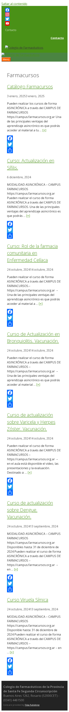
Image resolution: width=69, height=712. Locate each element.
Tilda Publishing (32, 705)
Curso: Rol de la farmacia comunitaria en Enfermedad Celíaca (32, 253)
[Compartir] (34, 150)
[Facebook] (34, 10)
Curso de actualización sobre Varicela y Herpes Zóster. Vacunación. (31, 422)
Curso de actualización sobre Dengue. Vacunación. (30, 510)
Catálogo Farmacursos (30, 86)
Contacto (57, 38)
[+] (44, 130)
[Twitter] (34, 19)
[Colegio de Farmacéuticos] (20, 55)
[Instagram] (34, 14)
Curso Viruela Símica (27, 599)
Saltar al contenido (14, 4)
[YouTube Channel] (34, 23)
